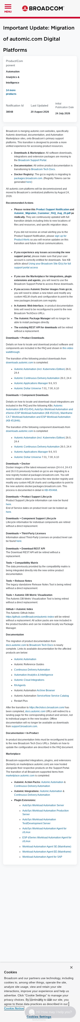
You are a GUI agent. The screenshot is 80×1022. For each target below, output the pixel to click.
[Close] (71, 967)
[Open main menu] (8, 6)
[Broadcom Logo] (43, 8)
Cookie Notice (14, 1008)
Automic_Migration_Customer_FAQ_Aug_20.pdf (42, 213)
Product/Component (14, 63)
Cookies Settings (39, 1016)
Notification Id (15, 105)
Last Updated (39, 105)
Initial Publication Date (64, 105)
